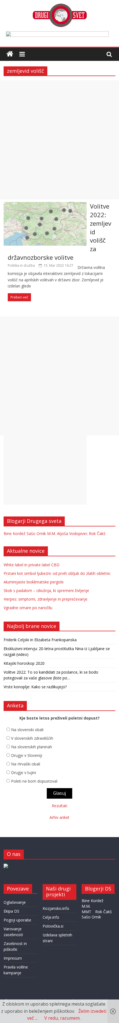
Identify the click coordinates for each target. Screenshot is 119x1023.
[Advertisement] (59, 139)
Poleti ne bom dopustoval (34, 781)
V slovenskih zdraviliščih (32, 738)
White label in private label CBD (32, 564)
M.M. (51, 533)
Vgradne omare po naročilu (28, 607)
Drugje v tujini (23, 772)
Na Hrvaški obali (25, 764)
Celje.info (51, 917)
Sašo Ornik (36, 533)
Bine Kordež (14, 533)
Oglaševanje (15, 902)
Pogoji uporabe (17, 920)
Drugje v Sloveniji (26, 755)
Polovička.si (53, 926)
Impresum (13, 958)
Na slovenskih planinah (31, 746)
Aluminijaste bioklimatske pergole (34, 582)
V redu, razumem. (62, 1018)
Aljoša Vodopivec (72, 533)
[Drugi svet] (59, 6)
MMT (86, 911)
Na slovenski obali (27, 729)
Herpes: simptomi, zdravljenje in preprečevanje (45, 599)
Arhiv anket (59, 817)
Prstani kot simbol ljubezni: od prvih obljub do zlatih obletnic (57, 573)
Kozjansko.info (56, 908)
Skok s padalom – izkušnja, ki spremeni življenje (46, 590)
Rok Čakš (97, 533)
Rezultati (59, 805)
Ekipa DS (11, 911)
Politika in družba (21, 265)
